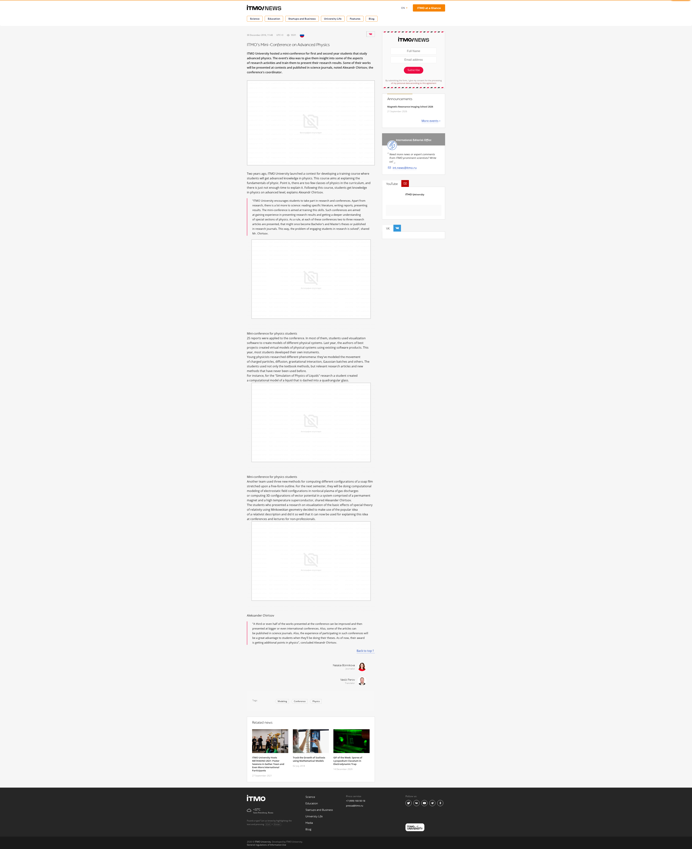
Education (274, 18)
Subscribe (413, 70)
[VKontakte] (370, 34)
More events (430, 121)
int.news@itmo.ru (405, 168)
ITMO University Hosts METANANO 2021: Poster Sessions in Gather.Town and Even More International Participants (268, 764)
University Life (332, 18)
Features (355, 18)
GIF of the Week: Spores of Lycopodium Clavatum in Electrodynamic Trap (347, 761)
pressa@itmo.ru (354, 805)
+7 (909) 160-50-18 (355, 800)
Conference (300, 701)
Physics (316, 701)
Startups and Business (302, 18)
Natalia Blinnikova (344, 665)
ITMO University (414, 194)
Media (309, 823)
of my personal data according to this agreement (413, 83)
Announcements (399, 99)
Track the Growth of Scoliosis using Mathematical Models (309, 759)
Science (255, 18)
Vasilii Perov (347, 680)
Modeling (282, 701)
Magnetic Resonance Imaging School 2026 (410, 106)
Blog (371, 18)
